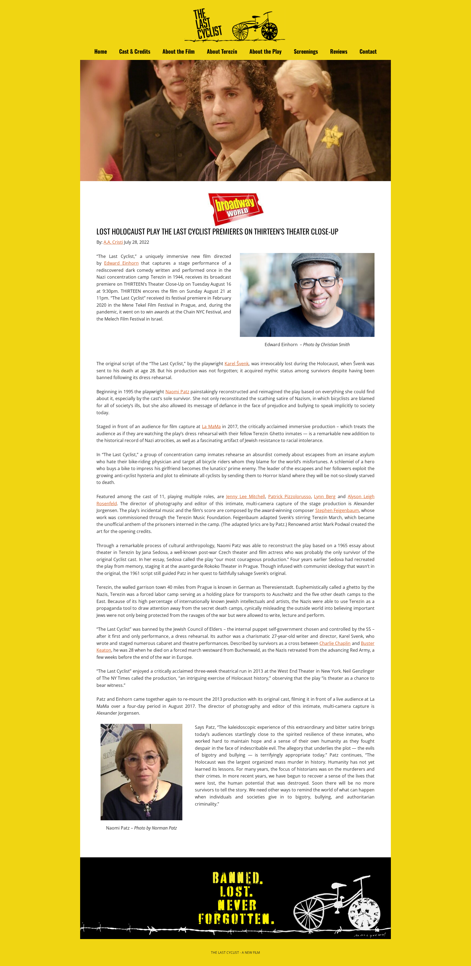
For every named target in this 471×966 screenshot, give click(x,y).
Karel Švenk (237, 364)
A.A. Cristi (113, 242)
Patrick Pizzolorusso (289, 496)
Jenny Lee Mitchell (245, 496)
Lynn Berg (325, 496)
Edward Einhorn (121, 263)
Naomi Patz (177, 392)
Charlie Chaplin (335, 643)
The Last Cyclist (235, 23)
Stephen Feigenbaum (337, 510)
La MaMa (211, 426)
